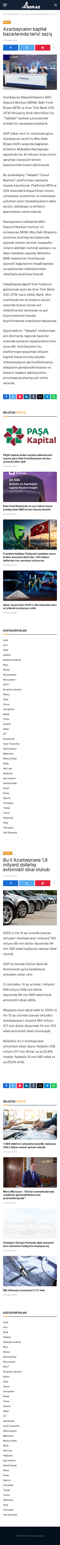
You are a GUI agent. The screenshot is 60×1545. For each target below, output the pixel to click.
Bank (5, 650)
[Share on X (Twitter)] (26, 48)
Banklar (7, 655)
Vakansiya (8, 818)
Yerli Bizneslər (10, 832)
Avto (5, 645)
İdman (6, 729)
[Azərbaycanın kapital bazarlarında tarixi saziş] (30, 72)
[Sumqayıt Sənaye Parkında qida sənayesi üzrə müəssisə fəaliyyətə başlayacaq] (30, 1223)
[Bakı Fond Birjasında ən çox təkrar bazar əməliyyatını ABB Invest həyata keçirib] (30, 487)
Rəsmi (6, 788)
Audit (5, 640)
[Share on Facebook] (10, 48)
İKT (5, 734)
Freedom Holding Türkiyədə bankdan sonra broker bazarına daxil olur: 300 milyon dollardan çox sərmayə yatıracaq (29, 557)
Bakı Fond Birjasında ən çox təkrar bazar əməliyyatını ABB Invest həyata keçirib (28, 508)
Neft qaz (7, 768)
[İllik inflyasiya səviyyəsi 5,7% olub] (30, 1271)
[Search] (55, 5)
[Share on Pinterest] (42, 48)
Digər (5, 699)
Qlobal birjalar (10, 783)
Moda (6, 763)
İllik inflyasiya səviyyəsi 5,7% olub (24, 1290)
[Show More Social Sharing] (54, 48)
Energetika (8, 709)
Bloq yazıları (9, 679)
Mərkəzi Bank (10, 758)
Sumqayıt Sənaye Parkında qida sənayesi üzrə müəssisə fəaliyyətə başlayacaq (28, 1244)
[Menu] (5, 5)
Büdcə (6, 694)
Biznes (6, 670)
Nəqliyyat (8, 773)
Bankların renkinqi (12, 660)
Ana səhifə (8, 14)
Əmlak (6, 714)
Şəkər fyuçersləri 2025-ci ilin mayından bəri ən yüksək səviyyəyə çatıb (29, 606)
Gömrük (7, 724)
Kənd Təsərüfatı (11, 744)
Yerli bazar (8, 827)
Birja (16, 14)
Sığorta (6, 798)
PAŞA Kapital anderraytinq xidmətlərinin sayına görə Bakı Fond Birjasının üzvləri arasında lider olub (27, 458)
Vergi (5, 823)
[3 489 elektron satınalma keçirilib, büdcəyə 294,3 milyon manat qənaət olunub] (30, 1124)
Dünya (6, 704)
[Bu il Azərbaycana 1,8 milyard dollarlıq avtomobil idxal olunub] (30, 907)
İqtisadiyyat (9, 739)
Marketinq (8, 753)
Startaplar (8, 803)
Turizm (6, 813)
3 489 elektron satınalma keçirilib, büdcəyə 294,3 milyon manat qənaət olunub (29, 1145)
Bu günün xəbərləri (12, 689)
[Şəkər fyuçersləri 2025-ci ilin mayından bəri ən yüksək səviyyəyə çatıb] (30, 586)
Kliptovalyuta (9, 749)
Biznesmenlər (10, 675)
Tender (6, 808)
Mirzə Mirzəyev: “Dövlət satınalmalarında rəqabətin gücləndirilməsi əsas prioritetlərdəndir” (28, 1195)
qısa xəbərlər (9, 778)
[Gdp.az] (31, 5)
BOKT (6, 684)
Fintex (6, 719)
